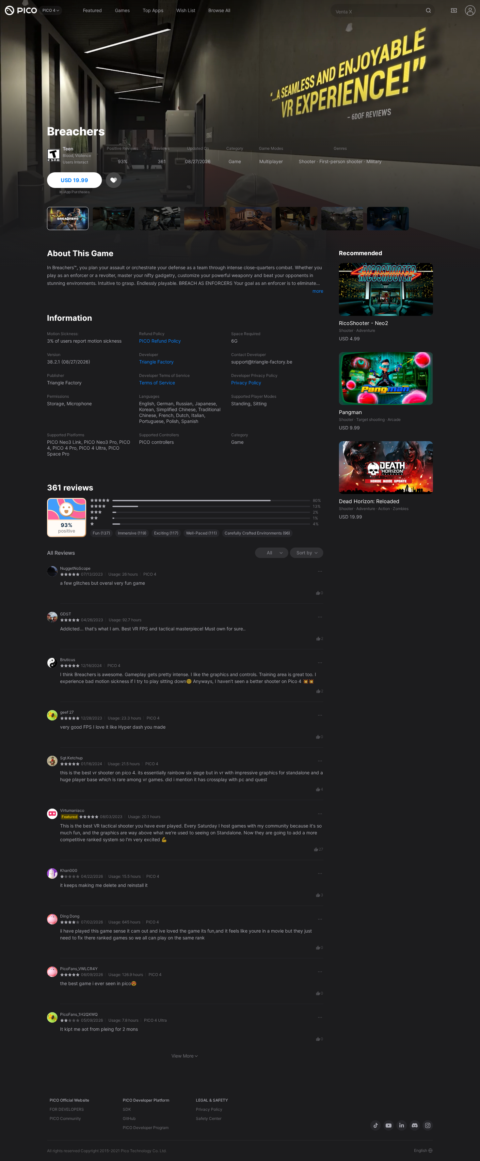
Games (122, 10)
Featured (92, 10)
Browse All (219, 10)
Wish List (185, 10)
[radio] (91, 500)
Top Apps (153, 10)
